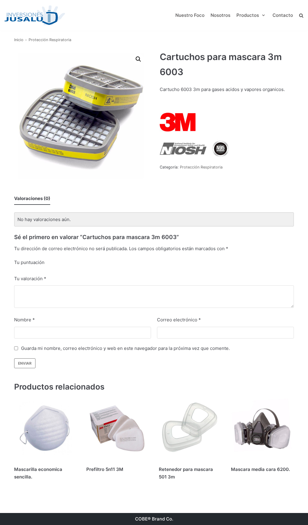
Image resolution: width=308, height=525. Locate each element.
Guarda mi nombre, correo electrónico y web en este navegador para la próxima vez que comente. (125, 348)
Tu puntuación (29, 262)
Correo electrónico (179, 320)
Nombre (24, 320)
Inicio (18, 40)
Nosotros (220, 15)
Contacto (283, 15)
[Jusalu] (35, 15)
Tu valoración (30, 278)
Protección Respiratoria (50, 40)
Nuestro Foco (190, 15)
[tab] (32, 198)
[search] (301, 15)
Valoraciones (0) (32, 198)
